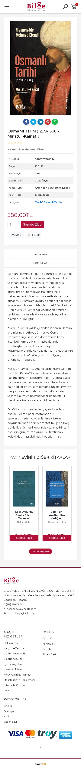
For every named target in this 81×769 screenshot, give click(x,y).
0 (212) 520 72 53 (13, 604)
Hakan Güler (24, 521)
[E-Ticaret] (40, 764)
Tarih (38, 202)
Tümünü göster (40, 551)
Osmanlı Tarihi (52, 202)
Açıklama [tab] (40, 254)
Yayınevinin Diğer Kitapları (41, 457)
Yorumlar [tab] (40, 263)
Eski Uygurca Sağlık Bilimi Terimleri (24, 515)
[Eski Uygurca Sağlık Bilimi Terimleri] (24, 488)
